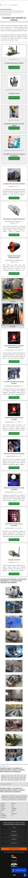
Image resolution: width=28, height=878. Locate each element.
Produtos (14, 831)
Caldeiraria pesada (4, 11)
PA (24, 779)
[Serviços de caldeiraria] (14, 636)
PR (21, 776)
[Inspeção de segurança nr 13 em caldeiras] (14, 485)
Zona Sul (24, 796)
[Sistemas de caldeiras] (14, 592)
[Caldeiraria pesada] (14, 725)
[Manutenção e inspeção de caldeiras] (14, 521)
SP (18, 776)
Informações (14, 835)
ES (14, 776)
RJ (8, 776)
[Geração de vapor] (14, 557)
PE (5, 779)
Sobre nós (14, 839)
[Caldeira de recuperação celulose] (14, 710)
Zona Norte (12, 796)
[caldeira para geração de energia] (12, 288)
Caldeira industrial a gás (5, 14)
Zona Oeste (18, 796)
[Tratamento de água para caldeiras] (14, 681)
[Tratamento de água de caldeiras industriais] (14, 622)
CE (12, 779)
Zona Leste (4, 799)
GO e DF (16, 779)
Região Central (5, 796)
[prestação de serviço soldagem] (14, 451)
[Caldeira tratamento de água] (14, 651)
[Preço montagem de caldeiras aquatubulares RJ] (14, 343)
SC (24, 776)
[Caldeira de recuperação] (14, 755)
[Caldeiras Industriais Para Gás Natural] (14, 379)
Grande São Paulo (12, 799)
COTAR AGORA (14, 67)
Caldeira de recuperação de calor (16, 11)
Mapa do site (14, 843)
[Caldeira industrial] (14, 740)
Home (14, 827)
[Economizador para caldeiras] (14, 607)
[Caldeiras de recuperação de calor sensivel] (14, 666)
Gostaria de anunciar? (14, 848)
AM (20, 779)
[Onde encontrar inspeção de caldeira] (14, 415)
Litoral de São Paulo (22, 799)
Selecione (3, 776)
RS (2, 779)
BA (8, 779)
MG (11, 776)
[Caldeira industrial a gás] (14, 696)
